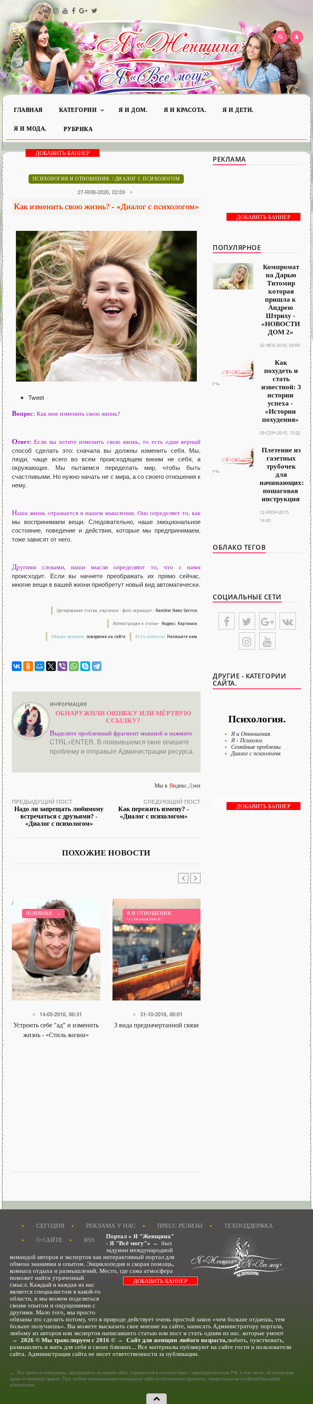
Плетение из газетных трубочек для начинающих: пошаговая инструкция (282, 474)
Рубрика (78, 129)
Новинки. (40, 913)
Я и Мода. (30, 129)
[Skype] (85, 666)
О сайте (49, 1240)
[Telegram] (96, 666)
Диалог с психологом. (256, 753)
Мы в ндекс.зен (177, 786)
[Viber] (62, 666)
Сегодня (50, 1225)
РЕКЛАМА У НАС (111, 1225)
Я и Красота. (185, 110)
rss (89, 1240)
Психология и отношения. (72, 179)
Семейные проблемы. (256, 747)
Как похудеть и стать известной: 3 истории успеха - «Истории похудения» (281, 391)
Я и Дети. (238, 110)
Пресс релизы (180, 1225)
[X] (51, 666)
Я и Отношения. (149, 913)
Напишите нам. (182, 636)
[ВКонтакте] (17, 666)
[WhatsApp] (74, 666)
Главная (28, 110)
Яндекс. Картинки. (179, 623)
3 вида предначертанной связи (156, 1025)
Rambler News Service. (177, 610)
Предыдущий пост (58, 812)
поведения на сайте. (105, 636)
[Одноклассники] (28, 666)
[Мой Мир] (39, 666)
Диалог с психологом (147, 179)
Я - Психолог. (247, 740)
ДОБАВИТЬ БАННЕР (62, 153)
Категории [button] (79, 110)
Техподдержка (248, 1225)
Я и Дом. (133, 110)
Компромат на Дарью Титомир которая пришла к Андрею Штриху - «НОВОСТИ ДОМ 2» (280, 299)
